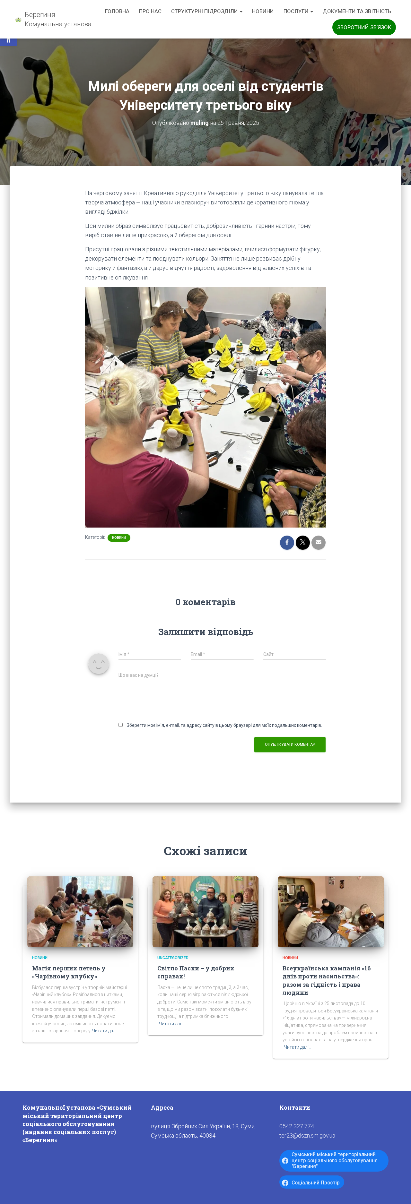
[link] (53, 19)
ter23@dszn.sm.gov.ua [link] (307, 1135)
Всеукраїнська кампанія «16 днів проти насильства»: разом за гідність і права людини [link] (327, 980)
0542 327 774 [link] (296, 1126)
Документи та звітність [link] (357, 11)
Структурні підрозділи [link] (205, 11)
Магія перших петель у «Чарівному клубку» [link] (69, 972)
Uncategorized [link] (172, 958)
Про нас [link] (150, 11)
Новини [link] (263, 11)
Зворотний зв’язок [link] (364, 27)
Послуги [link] (297, 11)
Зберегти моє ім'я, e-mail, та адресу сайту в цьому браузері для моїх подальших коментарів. (224, 725)
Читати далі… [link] (105, 1030)
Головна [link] (117, 11)
